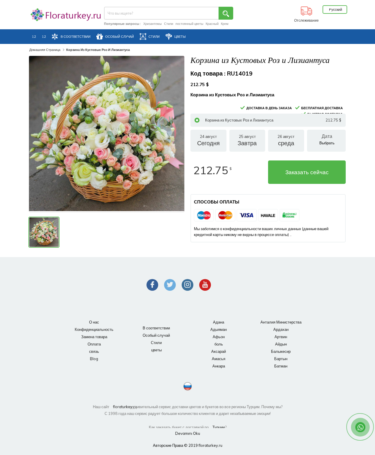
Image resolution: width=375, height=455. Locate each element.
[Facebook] (152, 285)
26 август (285, 140)
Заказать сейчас (307, 172)
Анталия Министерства (280, 322)
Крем (225, 24)
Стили (168, 24)
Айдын (281, 344)
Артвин (281, 336)
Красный (212, 24)
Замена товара (94, 336)
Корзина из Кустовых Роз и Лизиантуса (273, 120)
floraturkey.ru (119, 406)
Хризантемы (152, 24)
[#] (61, 15)
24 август (208, 140)
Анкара (218, 366)
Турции (218, 427)
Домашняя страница (44, 50)
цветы (156, 350)
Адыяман (218, 329)
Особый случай (156, 335)
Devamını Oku (187, 433)
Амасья (218, 358)
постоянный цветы (189, 24)
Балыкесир (281, 351)
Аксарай (218, 351)
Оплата (94, 344)
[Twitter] (170, 285)
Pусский (335, 9)
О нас (94, 322)
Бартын (280, 358)
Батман (280, 366)
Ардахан (281, 329)
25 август (247, 140)
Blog (94, 358)
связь (94, 351)
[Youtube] (205, 285)
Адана (218, 322)
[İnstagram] (187, 285)
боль (218, 344)
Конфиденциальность (94, 329)
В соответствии (156, 328)
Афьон (219, 336)
